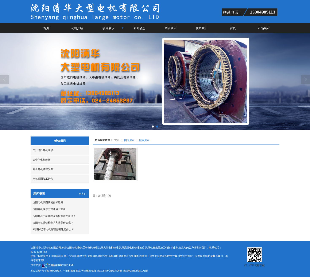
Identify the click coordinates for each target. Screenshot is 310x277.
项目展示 (108, 28)
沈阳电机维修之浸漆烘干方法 (49, 209)
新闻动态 (139, 28)
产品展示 (264, 28)
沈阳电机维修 (74, 247)
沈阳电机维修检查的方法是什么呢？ (53, 222)
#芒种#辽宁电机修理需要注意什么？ (53, 229)
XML (71, 265)
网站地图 (63, 265)
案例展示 (171, 28)
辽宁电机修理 (90, 247)
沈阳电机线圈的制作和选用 (48, 202)
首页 (46, 28)
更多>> (83, 193)
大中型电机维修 (41, 159)
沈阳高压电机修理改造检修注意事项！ (54, 215)
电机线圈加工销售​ (43, 178)
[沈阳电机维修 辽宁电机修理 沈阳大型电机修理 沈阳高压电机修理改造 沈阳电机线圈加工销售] (155, 81)
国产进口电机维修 (43, 150)
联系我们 (202, 28)
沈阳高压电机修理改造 (131, 247)
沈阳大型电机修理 (108, 247)
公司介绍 (77, 28)
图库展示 (129, 140)
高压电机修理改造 (43, 169)
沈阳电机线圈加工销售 (157, 247)
